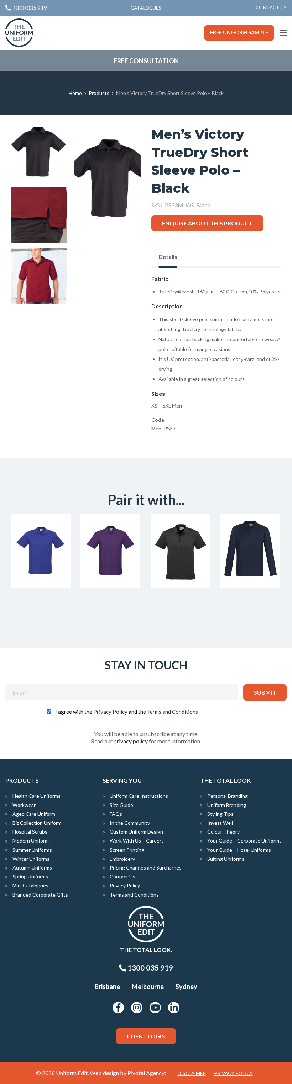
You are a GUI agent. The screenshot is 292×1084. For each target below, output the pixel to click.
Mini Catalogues (30, 885)
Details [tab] (167, 256)
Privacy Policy (110, 711)
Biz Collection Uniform (37, 823)
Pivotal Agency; (146, 1072)
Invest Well (220, 823)
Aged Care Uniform (33, 814)
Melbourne (148, 986)
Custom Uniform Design (136, 832)
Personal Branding (227, 796)
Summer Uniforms (32, 850)
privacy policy (131, 741)
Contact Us (271, 7)
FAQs (116, 814)
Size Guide (121, 805)
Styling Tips (220, 814)
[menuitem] (271, 7)
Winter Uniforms (30, 859)
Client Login (146, 1036)
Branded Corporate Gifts (40, 895)
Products (99, 93)
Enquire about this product (207, 223)
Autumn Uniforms (32, 868)
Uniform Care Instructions (139, 796)
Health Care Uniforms (36, 796)
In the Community (130, 823)
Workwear (24, 805)
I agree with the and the (126, 711)
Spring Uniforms (30, 876)
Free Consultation (146, 61)
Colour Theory (223, 832)
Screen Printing (127, 850)
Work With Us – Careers (137, 841)
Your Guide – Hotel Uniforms (239, 850)
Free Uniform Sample (239, 33)
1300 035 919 (149, 967)
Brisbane (107, 986)
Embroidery (122, 859)
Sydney (186, 986)
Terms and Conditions (172, 711)
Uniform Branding (226, 805)
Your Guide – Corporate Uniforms (244, 841)
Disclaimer (192, 1073)
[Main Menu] (283, 33)
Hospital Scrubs (29, 832)
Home (75, 93)
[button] (124, 141)
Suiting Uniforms (225, 859)
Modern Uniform (30, 841)
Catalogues (146, 8)
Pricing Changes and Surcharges (146, 868)
